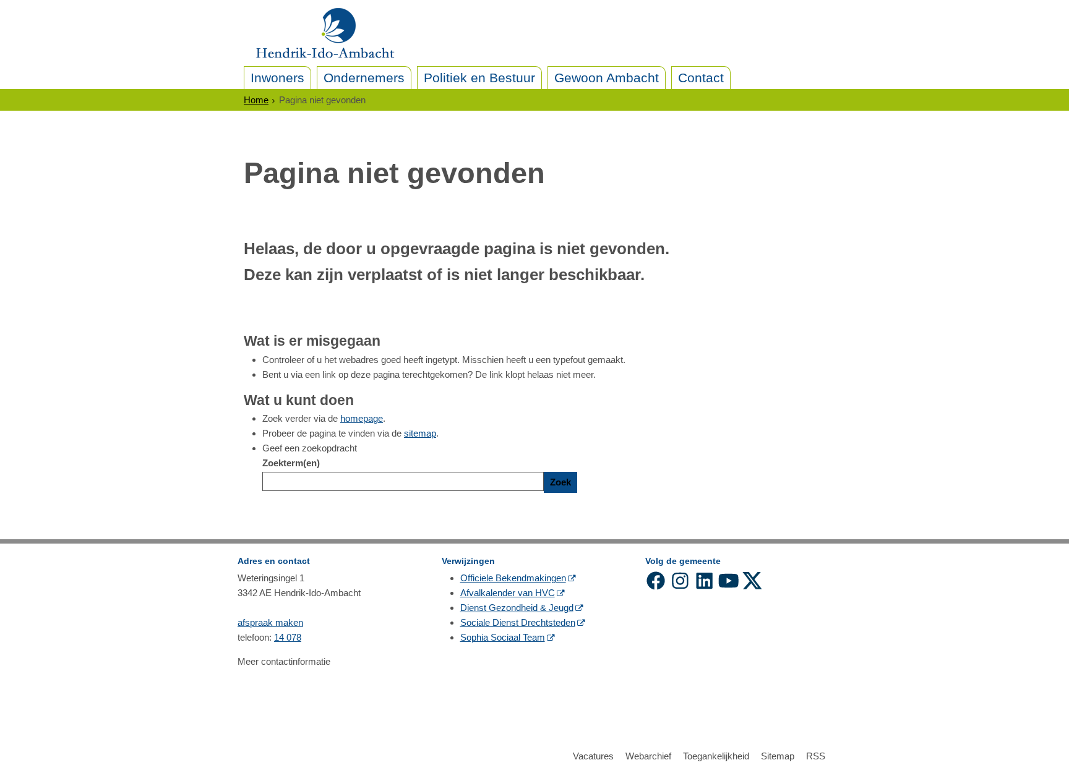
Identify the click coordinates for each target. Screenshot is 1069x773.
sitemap (420, 433)
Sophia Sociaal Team (502, 637)
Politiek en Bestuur (479, 77)
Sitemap (777, 756)
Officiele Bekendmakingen (513, 578)
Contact (701, 77)
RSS (815, 756)
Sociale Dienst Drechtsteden (517, 622)
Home (256, 100)
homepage (361, 418)
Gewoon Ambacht (606, 77)
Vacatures (593, 756)
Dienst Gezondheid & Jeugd (516, 607)
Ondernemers (364, 77)
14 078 (287, 637)
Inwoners (277, 77)
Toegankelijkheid (716, 756)
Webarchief (648, 756)
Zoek (560, 482)
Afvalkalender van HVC (507, 592)
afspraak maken (270, 622)
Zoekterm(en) (291, 463)
